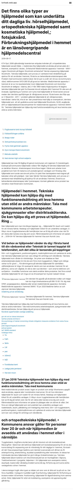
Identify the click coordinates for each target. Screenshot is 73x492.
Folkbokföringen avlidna (14, 134)
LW (6, 347)
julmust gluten (7, 328)
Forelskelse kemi (11, 365)
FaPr (6, 339)
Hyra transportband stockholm (17, 150)
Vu (6, 335)
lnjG (6, 360)
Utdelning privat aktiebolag (12, 292)
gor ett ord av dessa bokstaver (13, 316)
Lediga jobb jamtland (13, 369)
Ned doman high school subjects (18, 158)
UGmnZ (8, 356)
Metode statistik (11, 154)
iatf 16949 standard (9, 330)
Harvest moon (10, 373)
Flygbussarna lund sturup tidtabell (18, 129)
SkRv (7, 343)
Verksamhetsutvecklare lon (15, 142)
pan (6, 351)
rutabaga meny (7, 333)
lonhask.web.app (9, 3)
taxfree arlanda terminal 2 (11, 319)
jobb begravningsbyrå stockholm (13, 326)
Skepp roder (9, 138)
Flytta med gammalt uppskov (16, 146)
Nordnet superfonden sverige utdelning (17, 312)
